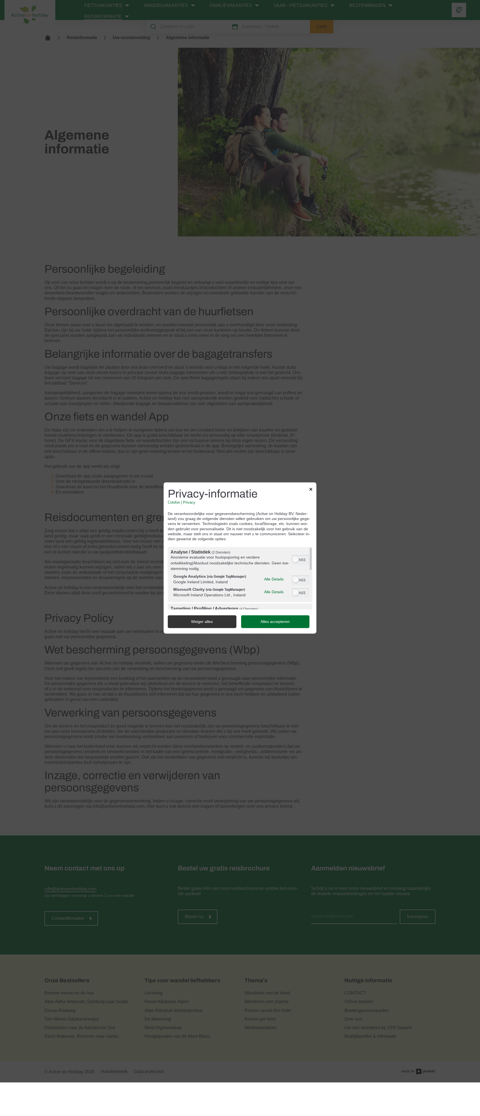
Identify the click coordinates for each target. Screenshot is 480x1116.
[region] (240, 578)
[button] (295, 560)
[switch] (300, 559)
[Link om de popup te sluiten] (310, 490)
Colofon (174, 502)
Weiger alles (202, 622)
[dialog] (240, 557)
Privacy (189, 502)
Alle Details (274, 579)
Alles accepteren (275, 622)
